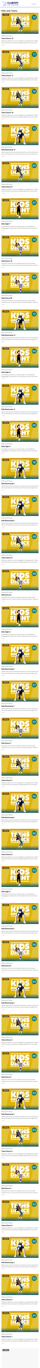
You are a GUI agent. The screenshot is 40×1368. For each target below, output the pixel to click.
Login (34, 4)
